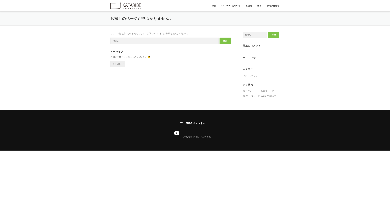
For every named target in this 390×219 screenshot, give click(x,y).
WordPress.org (268, 95)
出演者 (249, 6)
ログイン (247, 91)
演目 (214, 6)
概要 (259, 6)
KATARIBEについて (231, 6)
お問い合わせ (273, 6)
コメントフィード (251, 95)
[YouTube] (176, 133)
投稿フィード (267, 91)
